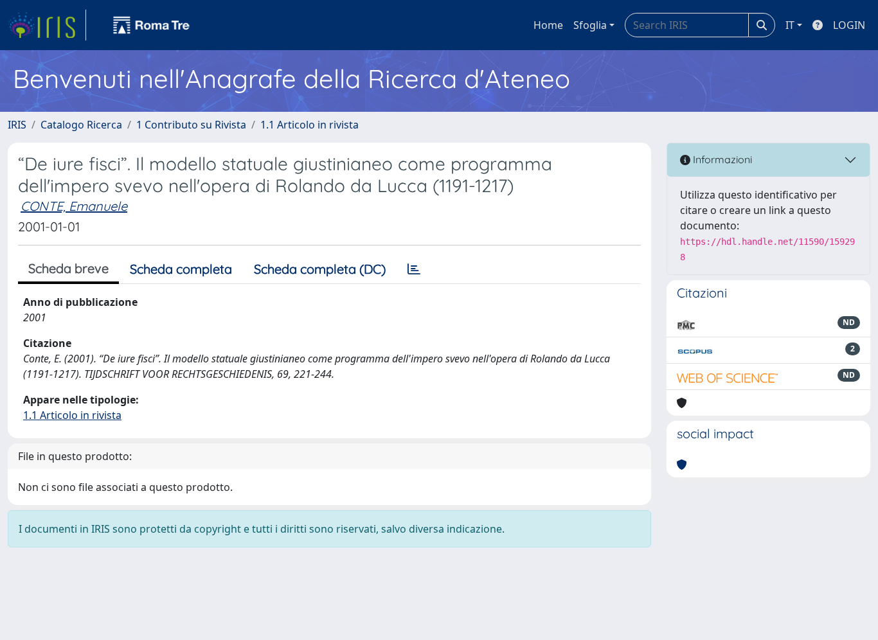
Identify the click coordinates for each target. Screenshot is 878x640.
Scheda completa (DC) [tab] (320, 269)
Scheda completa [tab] (181, 269)
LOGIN (849, 25)
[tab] (414, 269)
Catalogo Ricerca (81, 125)
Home (548, 25)
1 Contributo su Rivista (191, 125)
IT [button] (789, 25)
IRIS (17, 125)
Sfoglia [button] (590, 25)
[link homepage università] (151, 25)
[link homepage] (47, 25)
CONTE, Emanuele (74, 206)
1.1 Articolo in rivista (309, 125)
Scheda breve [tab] (68, 268)
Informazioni (721, 159)
